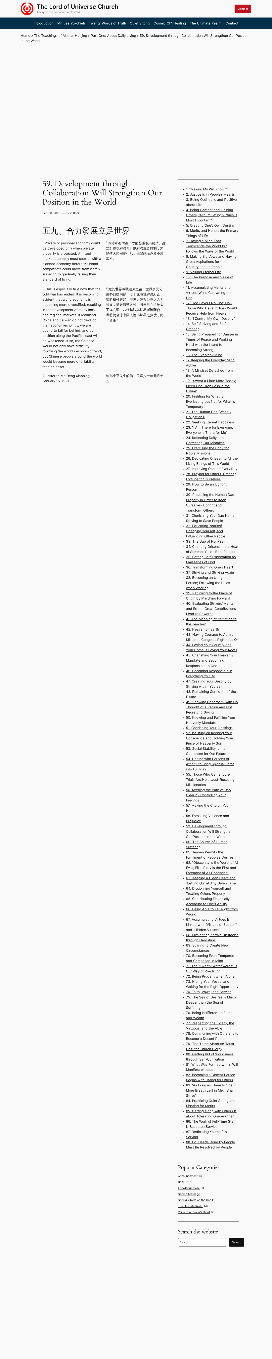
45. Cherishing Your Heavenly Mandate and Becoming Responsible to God (209, 660)
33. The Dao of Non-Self (205, 541)
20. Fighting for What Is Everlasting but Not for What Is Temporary (210, 401)
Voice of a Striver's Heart (194, 1212)
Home (25, 36)
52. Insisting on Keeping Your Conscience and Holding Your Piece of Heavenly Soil (209, 738)
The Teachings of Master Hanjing (60, 36)
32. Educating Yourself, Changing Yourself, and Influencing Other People (205, 531)
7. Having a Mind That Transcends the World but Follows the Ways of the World (210, 246)
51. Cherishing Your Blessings (209, 728)
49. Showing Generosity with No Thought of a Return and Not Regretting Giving (212, 707)
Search (236, 1242)
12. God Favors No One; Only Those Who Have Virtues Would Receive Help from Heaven (211, 308)
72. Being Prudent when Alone (210, 976)
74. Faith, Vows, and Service (208, 992)
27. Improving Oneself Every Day (211, 469)
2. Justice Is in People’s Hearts (210, 194)
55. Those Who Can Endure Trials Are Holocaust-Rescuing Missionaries (210, 779)
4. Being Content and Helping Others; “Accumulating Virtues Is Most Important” (211, 215)
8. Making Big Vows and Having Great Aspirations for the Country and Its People (211, 261)
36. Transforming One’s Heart (209, 567)
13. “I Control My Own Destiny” (210, 319)
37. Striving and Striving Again (210, 572)
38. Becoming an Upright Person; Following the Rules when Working (208, 583)
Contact (243, 8)
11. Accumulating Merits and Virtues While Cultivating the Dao (208, 293)
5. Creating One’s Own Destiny (210, 225)
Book (76, 213)
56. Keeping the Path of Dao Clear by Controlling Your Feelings (208, 795)
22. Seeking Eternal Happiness (210, 422)
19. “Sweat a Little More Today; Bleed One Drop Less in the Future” (211, 386)
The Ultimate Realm (190, 1206)
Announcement (188, 1176)
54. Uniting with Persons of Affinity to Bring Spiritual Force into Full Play (210, 764)
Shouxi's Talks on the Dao (194, 1200)
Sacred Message (189, 1194)
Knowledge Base (189, 1188)
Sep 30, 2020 (51, 213)
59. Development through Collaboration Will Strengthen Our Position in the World (209, 831)
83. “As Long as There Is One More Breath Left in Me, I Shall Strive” (210, 1090)
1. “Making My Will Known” (207, 189)
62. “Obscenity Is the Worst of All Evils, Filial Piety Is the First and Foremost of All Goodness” (212, 868)
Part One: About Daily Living (113, 36)
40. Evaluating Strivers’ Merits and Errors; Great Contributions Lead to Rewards (211, 609)
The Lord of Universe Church (77, 6)
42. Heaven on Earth (202, 629)
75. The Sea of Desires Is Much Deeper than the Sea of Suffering (211, 1002)
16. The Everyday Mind (204, 355)
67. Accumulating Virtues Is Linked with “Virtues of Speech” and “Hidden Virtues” (211, 924)
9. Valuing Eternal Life (203, 272)
